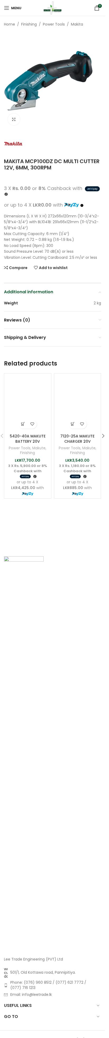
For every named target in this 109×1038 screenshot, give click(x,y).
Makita (77, 24)
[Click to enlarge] (14, 119)
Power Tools (54, 24)
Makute (39, 448)
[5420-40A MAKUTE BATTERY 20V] (27, 403)
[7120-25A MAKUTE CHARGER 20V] (77, 403)
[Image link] (24, 753)
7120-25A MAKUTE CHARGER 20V (77, 438)
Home (9, 24)
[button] (23, 424)
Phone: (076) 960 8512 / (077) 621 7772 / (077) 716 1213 (48, 985)
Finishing (29, 24)
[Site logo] (52, 7)
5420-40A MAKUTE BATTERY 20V (28, 438)
